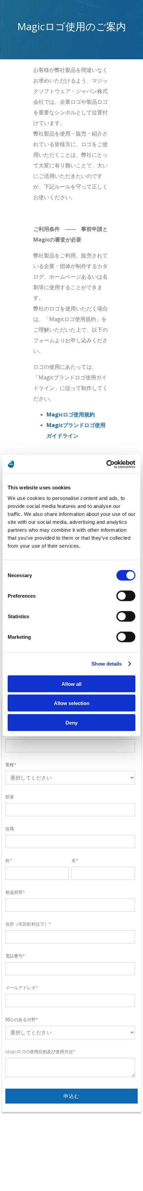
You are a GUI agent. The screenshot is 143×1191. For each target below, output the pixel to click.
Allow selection (71, 703)
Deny (71, 722)
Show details (106, 664)
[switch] (125, 595)
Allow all (71, 683)
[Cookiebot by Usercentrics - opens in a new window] (106, 464)
